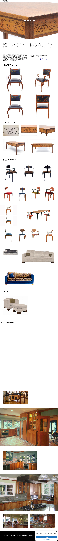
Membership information (18, 537)
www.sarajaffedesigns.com (42, 59)
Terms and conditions (11, 537)
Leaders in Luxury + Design (26, 535)
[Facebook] (56, 40)
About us (31, 535)
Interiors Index (19, 535)
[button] (56, 531)
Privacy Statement (48, 539)
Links (6, 537)
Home (4, 535)
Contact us (24, 537)
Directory (11, 535)
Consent (46, 537)
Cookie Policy (43, 539)
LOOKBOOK (15, 535)
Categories (7, 535)
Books (4, 537)
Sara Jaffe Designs (29, 20)
